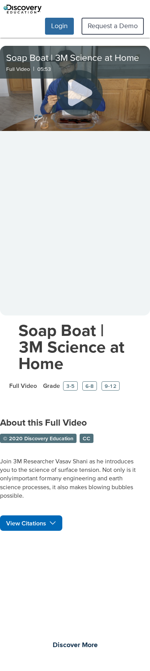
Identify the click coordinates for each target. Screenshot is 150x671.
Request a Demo (113, 26)
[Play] (80, 93)
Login (59, 26)
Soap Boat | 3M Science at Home (71, 346)
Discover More (75, 645)
